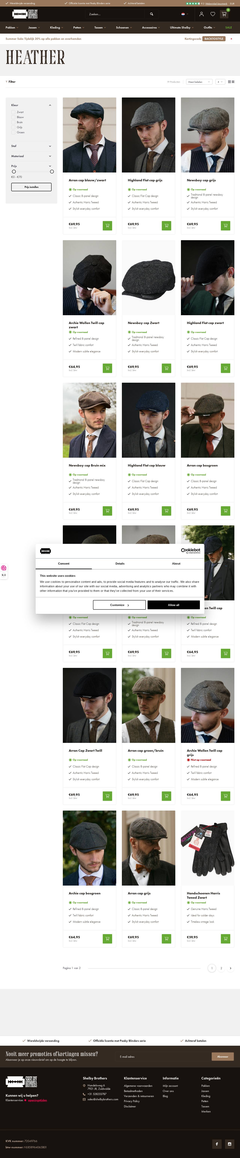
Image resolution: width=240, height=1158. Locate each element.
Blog (165, 1096)
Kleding (55, 27)
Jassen (32, 27)
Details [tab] (120, 563)
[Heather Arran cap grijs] (148, 848)
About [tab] (176, 563)
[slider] (14, 171)
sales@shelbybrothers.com (103, 1099)
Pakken (10, 27)
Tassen (98, 27)
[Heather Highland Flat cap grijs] (148, 135)
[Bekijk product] (107, 225)
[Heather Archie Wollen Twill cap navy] (207, 562)
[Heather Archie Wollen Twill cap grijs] (207, 705)
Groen (21, 132)
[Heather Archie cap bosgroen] (89, 848)
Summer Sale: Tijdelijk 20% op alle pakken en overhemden (114, 38)
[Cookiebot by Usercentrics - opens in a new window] (183, 551)
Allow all (173, 605)
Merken (206, 1111)
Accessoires (149, 27)
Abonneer (222, 1056)
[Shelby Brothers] (33, 14)
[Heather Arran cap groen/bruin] (148, 705)
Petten (77, 27)
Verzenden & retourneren (139, 1096)
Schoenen (122, 27)
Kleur (14, 105)
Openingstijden (37, 1100)
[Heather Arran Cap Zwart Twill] (89, 705)
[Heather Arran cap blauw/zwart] (89, 135)
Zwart (20, 112)
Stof (13, 146)
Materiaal (17, 156)
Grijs (19, 127)
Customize (117, 605)
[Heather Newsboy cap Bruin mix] (89, 420)
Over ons (168, 1091)
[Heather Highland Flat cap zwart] (207, 277)
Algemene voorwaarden (138, 1086)
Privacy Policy (132, 1101)
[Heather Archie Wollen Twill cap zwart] (89, 277)
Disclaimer (130, 1106)
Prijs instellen (31, 187)
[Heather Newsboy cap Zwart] (148, 277)
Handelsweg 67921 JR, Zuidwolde (99, 1087)
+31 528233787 (97, 1094)
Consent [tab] (63, 563)
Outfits (208, 27)
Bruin (20, 122)
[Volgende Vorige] (230, 968)
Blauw (20, 117)
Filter (12, 81)
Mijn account (170, 1086)
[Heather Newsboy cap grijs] (207, 135)
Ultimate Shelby (180, 27)
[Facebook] (217, 1144)
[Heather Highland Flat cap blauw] (148, 420)
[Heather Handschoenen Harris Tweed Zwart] (207, 848)
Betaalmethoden (133, 1091)
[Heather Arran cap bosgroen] (207, 420)
